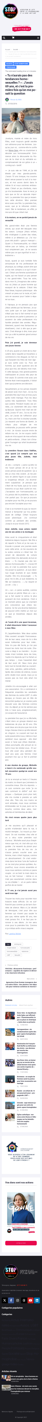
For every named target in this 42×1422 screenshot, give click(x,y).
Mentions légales (7, 1411)
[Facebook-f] (11, 1300)
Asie (18, 1326)
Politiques (17, 1348)
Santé (5, 1353)
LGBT (8, 955)
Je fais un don (21, 1243)
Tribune (23, 1360)
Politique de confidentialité (26, 1411)
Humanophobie (12, 1343)
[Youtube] (30, 1300)
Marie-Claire (13, 150)
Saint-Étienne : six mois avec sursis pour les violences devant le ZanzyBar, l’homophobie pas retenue (25, 1388)
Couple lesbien (11, 948)
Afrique (13, 1326)
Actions (6, 1320)
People (6, 1348)
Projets (28, 1349)
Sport (23, 1354)
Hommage (31, 1339)
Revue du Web (15, 100)
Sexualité (17, 955)
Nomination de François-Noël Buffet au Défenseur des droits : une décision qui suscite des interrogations (26, 1048)
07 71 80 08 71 (22, 1285)
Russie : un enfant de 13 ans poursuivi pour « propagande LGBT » (26, 1093)
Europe (20, 1333)
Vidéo (13, 1364)
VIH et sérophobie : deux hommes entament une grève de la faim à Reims (24, 1377)
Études (21, 1364)
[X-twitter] (5, 1300)
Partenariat (36, 1344)
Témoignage (11, 67)
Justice (27, 1343)
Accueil (7, 49)
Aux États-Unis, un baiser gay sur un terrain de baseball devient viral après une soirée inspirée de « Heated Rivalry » (26, 1064)
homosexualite (25, 948)
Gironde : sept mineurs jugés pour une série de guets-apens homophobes (27, 1105)
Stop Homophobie (21, 64)
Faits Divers (9, 1338)
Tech (18, 1360)
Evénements (30, 1334)
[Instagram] (18, 1300)
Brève (14, 1330)
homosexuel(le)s (12, 951)
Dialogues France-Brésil (9, 1334)
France (22, 1338)
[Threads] (24, 1300)
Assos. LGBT (29, 1325)
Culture (36, 1330)
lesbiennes (25, 951)
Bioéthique (7, 1330)
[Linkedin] (37, 1300)
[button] (38, 38)
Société (15, 49)
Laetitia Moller (15, 934)
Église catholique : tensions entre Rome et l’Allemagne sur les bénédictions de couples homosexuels (27, 1119)
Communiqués (24, 1330)
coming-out (17, 944)
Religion (35, 1348)
